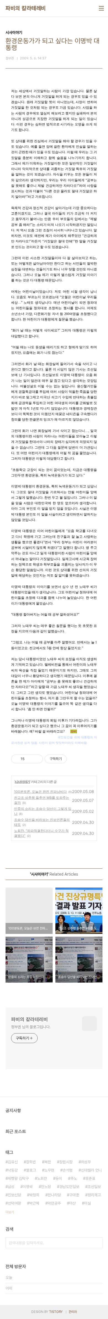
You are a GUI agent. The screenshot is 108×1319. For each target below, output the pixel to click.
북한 (47, 1162)
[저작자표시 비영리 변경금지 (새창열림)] (74, 759)
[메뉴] (101, 8)
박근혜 (34, 1203)
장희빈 (31, 1162)
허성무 (86, 1162)
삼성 (11, 1186)
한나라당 (54, 1195)
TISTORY (56, 1312)
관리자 (73, 1312)
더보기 (10, 1212)
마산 (72, 1203)
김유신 (13, 1162)
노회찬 (42, 1178)
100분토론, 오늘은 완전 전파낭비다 (40, 791)
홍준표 (90, 1178)
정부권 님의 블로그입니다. (31, 1027)
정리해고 (94, 1195)
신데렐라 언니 (91, 1170)
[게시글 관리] (36, 759)
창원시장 (66, 1162)
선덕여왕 (14, 1203)
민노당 (46, 1186)
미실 (87, 1203)
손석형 (68, 1170)
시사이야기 (22, 782)
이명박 (28, 1186)
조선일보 (94, 1186)
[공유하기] (29, 759)
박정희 (34, 1195)
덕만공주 (54, 1203)
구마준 (74, 1195)
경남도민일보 (69, 1186)
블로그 (31, 1170)
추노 (73, 1178)
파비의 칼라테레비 (26, 8)
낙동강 (13, 1170)
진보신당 (14, 1195)
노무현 (49, 1170)
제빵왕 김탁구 (18, 1178)
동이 (58, 1178)
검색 (97, 1243)
